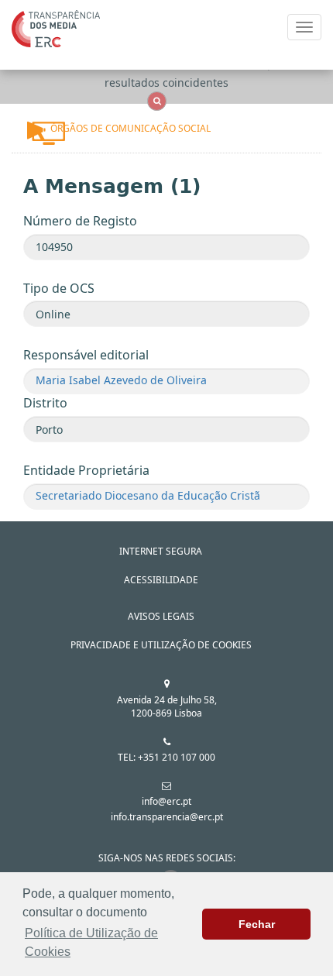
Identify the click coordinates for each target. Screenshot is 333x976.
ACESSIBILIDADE (161, 579)
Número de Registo (80, 220)
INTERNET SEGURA (160, 551)
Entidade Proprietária (86, 470)
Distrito (45, 402)
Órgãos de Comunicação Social (130, 128)
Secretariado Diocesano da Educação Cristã (148, 495)
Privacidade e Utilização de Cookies (161, 644)
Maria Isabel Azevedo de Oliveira (121, 380)
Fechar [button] (257, 924)
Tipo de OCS (58, 288)
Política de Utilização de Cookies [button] (91, 942)
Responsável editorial (86, 354)
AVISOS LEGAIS (161, 616)
